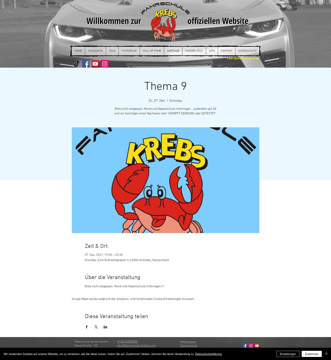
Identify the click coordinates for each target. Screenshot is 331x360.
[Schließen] (326, 354)
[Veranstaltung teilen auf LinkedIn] (105, 326)
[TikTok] (76, 64)
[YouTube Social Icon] (257, 345)
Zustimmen (312, 354)
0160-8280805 (127, 342)
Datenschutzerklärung (208, 354)
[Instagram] (104, 64)
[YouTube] (95, 64)
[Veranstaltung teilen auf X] (96, 326)
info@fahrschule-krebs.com (136, 346)
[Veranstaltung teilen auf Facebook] (86, 326)
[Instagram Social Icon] (250, 345)
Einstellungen (288, 354)
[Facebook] (86, 64)
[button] (95, 51)
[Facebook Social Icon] (244, 345)
